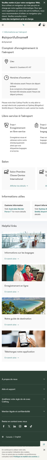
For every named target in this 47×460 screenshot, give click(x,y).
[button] (12, 258)
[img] (44, 2)
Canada (9, 437)
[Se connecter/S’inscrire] (43, 25)
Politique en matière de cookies (25, 457)
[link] (19, 185)
